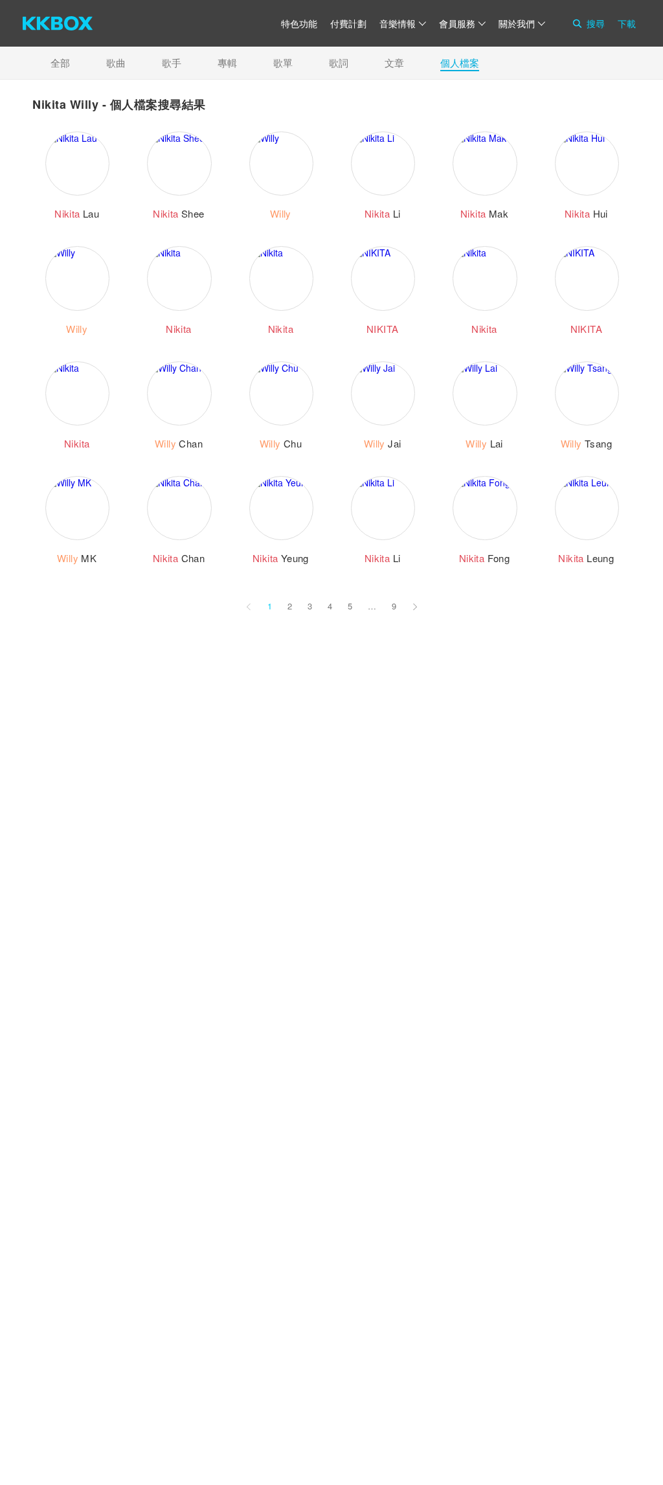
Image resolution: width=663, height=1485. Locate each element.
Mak (484, 213)
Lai (484, 443)
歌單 (283, 62)
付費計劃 (348, 23)
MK (76, 558)
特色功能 (299, 23)
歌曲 (116, 62)
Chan (179, 443)
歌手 (171, 62)
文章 (394, 62)
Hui (586, 213)
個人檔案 (459, 62)
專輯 (227, 62)
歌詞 (338, 62)
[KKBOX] (57, 23)
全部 (60, 62)
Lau (76, 213)
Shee (178, 213)
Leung (586, 558)
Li (383, 213)
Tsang (586, 443)
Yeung (281, 558)
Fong (484, 558)
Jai (382, 443)
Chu (281, 443)
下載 (627, 23)
